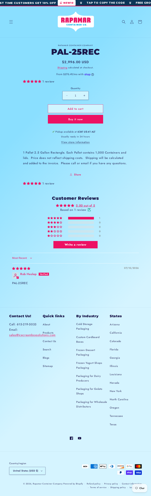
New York (116, 391)
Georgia (115, 358)
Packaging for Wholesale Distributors (91, 404)
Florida (114, 349)
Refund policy (93, 483)
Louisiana (116, 374)
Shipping (62, 67)
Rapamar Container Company (48, 483)
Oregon (114, 407)
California (116, 333)
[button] (11, 22)
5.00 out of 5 (85, 205)
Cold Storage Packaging (84, 326)
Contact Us (49, 341)
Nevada (114, 383)
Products (48, 333)
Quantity (75, 88)
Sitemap (48, 366)
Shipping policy (118, 487)
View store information (75, 142)
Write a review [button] (75, 244)
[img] (21, 268)
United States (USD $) (25, 470)
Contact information (132, 483)
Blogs (46, 358)
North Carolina (119, 399)
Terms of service (98, 487)
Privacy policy (111, 483)
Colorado (115, 341)
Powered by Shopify (73, 483)
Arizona (115, 324)
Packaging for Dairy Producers (88, 378)
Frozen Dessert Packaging (85, 352)
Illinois (114, 366)
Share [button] (77, 174)
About (46, 324)
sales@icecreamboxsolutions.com (32, 335)
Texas (113, 424)
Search (47, 349)
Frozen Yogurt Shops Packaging (89, 365)
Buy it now (75, 119)
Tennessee (116, 416)
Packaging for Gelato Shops (89, 391)
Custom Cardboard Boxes (88, 339)
